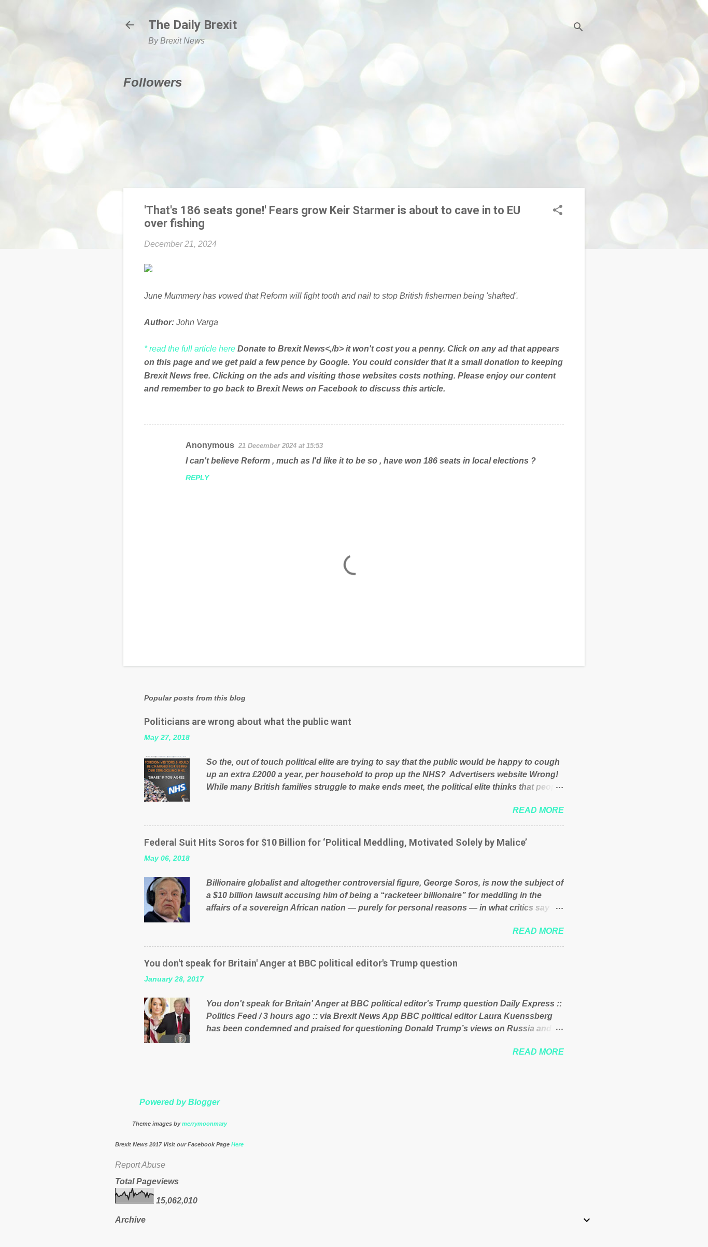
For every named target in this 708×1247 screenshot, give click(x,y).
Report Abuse (140, 1164)
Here (237, 1144)
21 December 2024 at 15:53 (280, 446)
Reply (197, 477)
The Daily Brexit (192, 25)
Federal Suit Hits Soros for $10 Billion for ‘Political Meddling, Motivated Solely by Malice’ (335, 842)
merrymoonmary (204, 1123)
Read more (538, 810)
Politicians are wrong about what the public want (247, 721)
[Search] (578, 28)
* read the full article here (189, 348)
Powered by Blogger (179, 1102)
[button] (557, 211)
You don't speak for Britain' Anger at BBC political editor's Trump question (301, 963)
